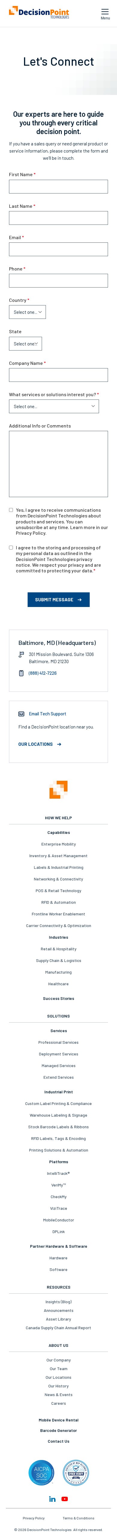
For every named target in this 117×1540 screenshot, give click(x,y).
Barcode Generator (58, 1430)
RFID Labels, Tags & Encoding (58, 1138)
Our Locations (58, 1377)
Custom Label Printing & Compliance (58, 1103)
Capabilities (58, 832)
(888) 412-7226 (43, 673)
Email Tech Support (47, 713)
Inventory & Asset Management (58, 855)
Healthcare (58, 983)
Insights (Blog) (58, 1301)
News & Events (59, 1394)
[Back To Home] (39, 13)
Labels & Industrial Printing (58, 867)
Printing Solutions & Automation (58, 1149)
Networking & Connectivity (58, 878)
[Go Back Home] (59, 790)
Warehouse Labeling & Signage (58, 1115)
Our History (58, 1385)
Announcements (59, 1310)
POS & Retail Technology (58, 890)
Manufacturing (58, 972)
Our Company (58, 1359)
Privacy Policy (34, 1518)
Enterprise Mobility (58, 843)
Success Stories (58, 998)
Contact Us (58, 1441)
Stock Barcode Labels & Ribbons (58, 1126)
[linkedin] (52, 1499)
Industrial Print (58, 1091)
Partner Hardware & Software (58, 1246)
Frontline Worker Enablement (58, 913)
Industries (58, 937)
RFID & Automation (58, 902)
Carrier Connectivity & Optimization (58, 925)
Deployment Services (58, 1053)
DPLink (58, 1231)
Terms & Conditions (78, 1518)
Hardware (59, 1257)
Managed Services (59, 1065)
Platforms (58, 1161)
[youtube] (65, 1499)
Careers (58, 1403)
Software (59, 1269)
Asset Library (58, 1318)
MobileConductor (58, 1219)
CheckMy (59, 1196)
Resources (58, 1287)
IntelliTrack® (58, 1173)
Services (58, 1030)
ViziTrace (58, 1208)
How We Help (58, 817)
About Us (58, 1345)
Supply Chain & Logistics (58, 960)
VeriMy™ (58, 1184)
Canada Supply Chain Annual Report (58, 1327)
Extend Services (59, 1077)
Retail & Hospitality (58, 948)
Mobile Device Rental (59, 1419)
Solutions (58, 1015)
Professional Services (58, 1042)
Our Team (59, 1368)
